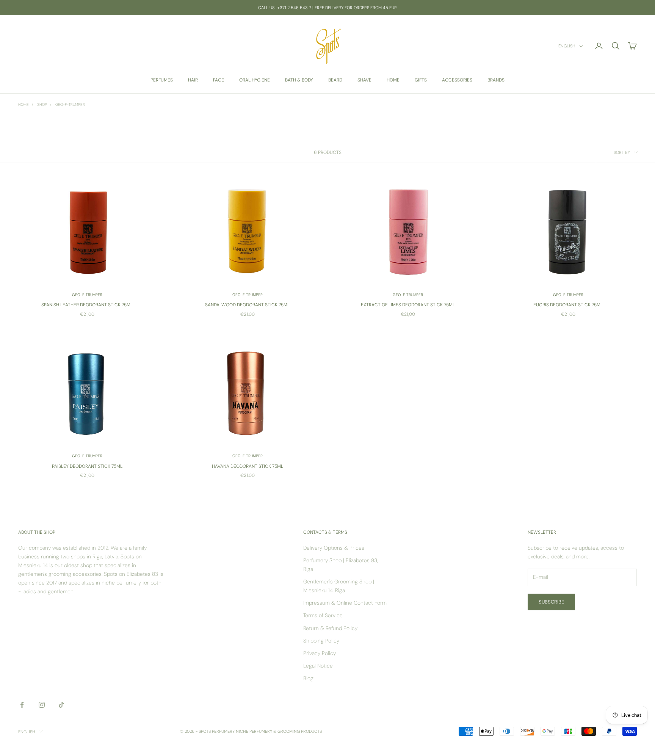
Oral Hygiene (254, 80)
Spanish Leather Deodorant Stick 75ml (87, 305)
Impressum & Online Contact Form (345, 602)
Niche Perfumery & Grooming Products (279, 731)
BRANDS (496, 80)
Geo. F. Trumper (87, 294)
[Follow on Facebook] (22, 705)
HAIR (193, 80)
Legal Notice (318, 665)
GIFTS (421, 80)
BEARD (335, 80)
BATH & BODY (299, 80)
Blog (308, 678)
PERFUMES (161, 80)
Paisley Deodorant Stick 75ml (87, 466)
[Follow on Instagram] (41, 705)
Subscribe (551, 602)
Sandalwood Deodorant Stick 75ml (247, 305)
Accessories (457, 80)
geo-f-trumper (70, 104)
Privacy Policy (319, 653)
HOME (393, 80)
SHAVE (364, 80)
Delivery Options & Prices (333, 547)
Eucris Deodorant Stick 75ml (568, 305)
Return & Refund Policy (330, 628)
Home (23, 104)
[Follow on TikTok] (61, 705)
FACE (218, 80)
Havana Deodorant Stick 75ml (247, 466)
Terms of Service (323, 615)
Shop (42, 104)
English (566, 46)
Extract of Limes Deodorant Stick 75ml (408, 305)
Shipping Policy (321, 640)
